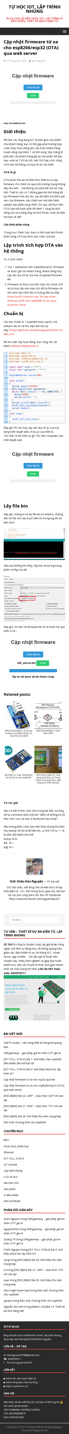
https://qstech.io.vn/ (17, 1386)
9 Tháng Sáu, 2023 (17, 60)
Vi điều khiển (11, 1195)
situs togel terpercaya (16, 1290)
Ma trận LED (11, 1183)
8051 (7, 1140)
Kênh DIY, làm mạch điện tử (21, 1378)
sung (6, 1260)
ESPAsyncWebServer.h (24, 346)
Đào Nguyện (38, 60)
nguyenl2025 (11, 1229)
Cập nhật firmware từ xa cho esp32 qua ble (29, 1079)
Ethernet (9, 1152)
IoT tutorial (10, 1164)
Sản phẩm (10, 1189)
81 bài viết (53, 881)
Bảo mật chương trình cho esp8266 (25, 1122)
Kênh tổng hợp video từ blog (22, 1382)
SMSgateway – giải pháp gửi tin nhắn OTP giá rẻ (32, 1053)
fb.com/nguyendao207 (19, 1362)
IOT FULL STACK (14, 1158)
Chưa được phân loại (16, 1146)
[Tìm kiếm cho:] (34, 920)
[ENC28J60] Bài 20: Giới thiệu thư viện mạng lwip (32, 1116)
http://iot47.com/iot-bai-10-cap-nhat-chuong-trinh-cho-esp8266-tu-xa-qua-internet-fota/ (32, 301)
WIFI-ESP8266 (12, 1201)
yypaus (8, 1300)
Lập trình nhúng (13, 1170)
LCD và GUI (10, 1177)
